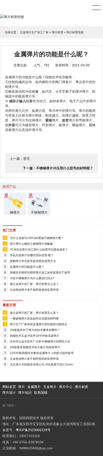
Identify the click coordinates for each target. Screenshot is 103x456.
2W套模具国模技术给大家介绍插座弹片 (35, 347)
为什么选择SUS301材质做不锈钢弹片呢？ (37, 238)
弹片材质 (57, 32)
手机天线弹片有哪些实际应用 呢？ (32, 255)
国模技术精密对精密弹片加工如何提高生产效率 (40, 272)
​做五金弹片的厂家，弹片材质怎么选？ (34, 284)
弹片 (21, 387)
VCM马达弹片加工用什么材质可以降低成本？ (39, 249)
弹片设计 (9, 392)
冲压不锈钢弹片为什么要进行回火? (32, 278)
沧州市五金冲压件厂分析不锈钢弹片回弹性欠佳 (40, 341)
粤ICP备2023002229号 (33, 430)
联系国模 (40, 392)
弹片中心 (65, 387)
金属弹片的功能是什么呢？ (27, 266)
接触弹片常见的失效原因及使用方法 (33, 261)
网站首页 (9, 387)
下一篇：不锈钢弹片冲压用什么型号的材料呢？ (58, 168)
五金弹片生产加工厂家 (34, 32)
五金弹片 (50, 387)
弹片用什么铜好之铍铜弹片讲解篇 (31, 243)
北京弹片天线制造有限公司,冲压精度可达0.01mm (41, 364)
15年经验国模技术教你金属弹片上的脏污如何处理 (42, 353)
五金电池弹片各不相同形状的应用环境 (34, 289)
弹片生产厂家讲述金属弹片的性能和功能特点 (38, 324)
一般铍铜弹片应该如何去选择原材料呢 (34, 318)
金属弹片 (34, 387)
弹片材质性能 (75, 32)
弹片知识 (25, 392)
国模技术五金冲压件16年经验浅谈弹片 (34, 335)
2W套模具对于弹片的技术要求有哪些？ (35, 330)
